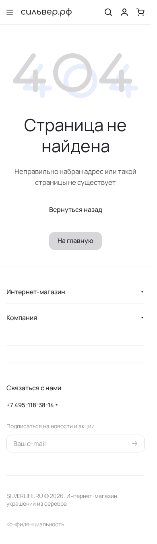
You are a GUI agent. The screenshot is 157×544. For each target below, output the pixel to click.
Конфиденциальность (35, 524)
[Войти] (124, 12)
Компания (21, 317)
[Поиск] (108, 12)
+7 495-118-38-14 (30, 405)
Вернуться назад (75, 209)
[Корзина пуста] (140, 12)
